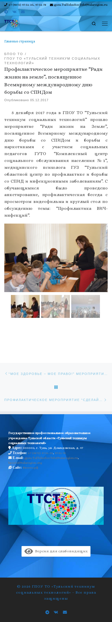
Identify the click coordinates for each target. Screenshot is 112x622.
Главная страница (19, 41)
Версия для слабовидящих (60, 551)
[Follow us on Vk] (14, 12)
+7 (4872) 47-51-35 (40, 453)
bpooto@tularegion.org (25, 463)
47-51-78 (60, 453)
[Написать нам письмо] (23, 12)
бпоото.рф (30, 468)
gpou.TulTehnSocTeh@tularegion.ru (51, 458)
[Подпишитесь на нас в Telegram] (6, 12)
